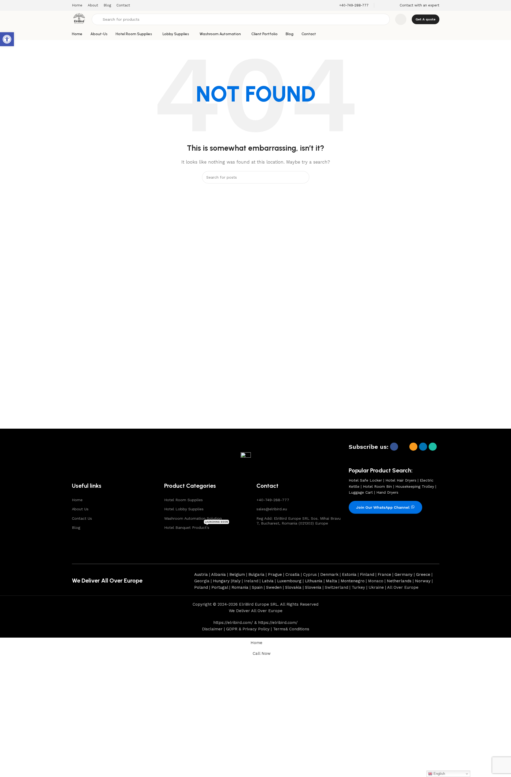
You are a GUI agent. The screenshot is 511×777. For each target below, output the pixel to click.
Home (77, 500)
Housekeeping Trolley (414, 486)
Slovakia (293, 587)
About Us (80, 509)
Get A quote (426, 19)
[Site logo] (79, 19)
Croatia (292, 574)
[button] (7, 39)
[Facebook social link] (394, 447)
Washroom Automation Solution (193, 518)
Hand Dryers (387, 492)
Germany (404, 574)
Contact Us (82, 518)
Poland (201, 587)
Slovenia (313, 587)
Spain (257, 587)
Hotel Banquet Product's (196, 526)
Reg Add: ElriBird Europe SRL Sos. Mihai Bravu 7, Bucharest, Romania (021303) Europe (298, 520)
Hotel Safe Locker (365, 480)
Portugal (219, 587)
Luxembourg (289, 581)
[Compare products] (400, 19)
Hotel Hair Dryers (400, 480)
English (438, 774)
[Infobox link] (354, 5)
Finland (367, 574)
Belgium (237, 574)
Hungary (221, 581)
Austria (201, 574)
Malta (331, 581)
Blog (76, 527)
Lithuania (313, 581)
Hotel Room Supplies (183, 500)
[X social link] (404, 447)
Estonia (349, 574)
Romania (239, 587)
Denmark (329, 574)
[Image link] (90, 457)
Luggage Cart (361, 492)
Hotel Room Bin (377, 486)
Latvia (268, 581)
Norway (423, 581)
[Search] (303, 177)
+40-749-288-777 (272, 500)
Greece (423, 574)
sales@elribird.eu (271, 509)
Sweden (274, 587)
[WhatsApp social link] (433, 447)
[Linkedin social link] (423, 447)
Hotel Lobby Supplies (184, 509)
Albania (218, 574)
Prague (275, 574)
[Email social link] (413, 447)
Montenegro (353, 581)
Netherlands (399, 581)
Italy (236, 581)
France (384, 574)
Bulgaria (256, 574)
